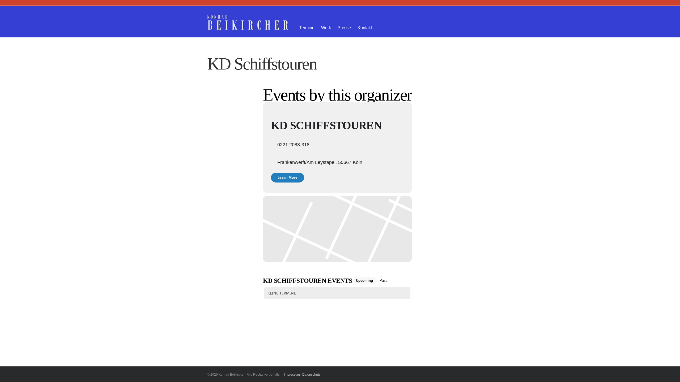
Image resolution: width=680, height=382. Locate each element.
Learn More (288, 177)
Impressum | (292, 374)
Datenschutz (311, 374)
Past (383, 281)
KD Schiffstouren (326, 125)
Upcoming (364, 281)
